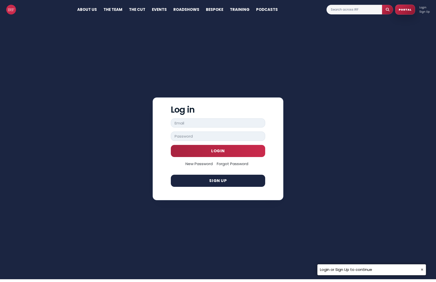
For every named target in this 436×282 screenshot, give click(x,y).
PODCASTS (267, 9)
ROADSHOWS (186, 9)
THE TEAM (112, 9)
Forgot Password (232, 163)
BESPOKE (214, 9)
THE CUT (137, 9)
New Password (199, 163)
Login (422, 7)
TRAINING (240, 9)
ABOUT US (87, 9)
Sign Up (424, 12)
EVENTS (159, 9)
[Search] (387, 9)
